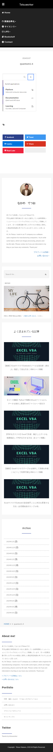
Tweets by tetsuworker (9, 736)
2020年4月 (10, 607)
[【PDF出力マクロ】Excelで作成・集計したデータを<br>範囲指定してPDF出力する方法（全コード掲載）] (26, 420)
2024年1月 (10, 559)
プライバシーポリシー (11, 711)
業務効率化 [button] (9, 21)
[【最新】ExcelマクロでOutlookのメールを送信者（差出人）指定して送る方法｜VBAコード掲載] (26, 351)
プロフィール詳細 (41, 252)
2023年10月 (10, 571)
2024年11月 (10, 547)
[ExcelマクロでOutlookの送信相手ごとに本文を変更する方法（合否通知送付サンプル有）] (26, 488)
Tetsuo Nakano (21, 747)
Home (7, 12)
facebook (10, 137)
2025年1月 (10, 542)
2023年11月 (10, 565)
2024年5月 (10, 553)
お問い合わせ (42, 256)
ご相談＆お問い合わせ (29, 316)
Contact (8, 42)
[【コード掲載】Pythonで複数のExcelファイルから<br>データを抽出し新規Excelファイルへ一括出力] (26, 386)
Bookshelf (9, 37)
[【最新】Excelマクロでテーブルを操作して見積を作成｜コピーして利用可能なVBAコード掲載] (26, 454)
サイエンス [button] (9, 26)
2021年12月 (10, 595)
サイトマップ (8, 717)
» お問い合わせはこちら (10, 679)
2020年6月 (10, 601)
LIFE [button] (6, 32)
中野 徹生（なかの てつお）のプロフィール (20, 699)
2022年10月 (10, 589)
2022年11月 (10, 583)
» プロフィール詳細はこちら (12, 676)
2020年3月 (10, 613)
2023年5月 (10, 577)
